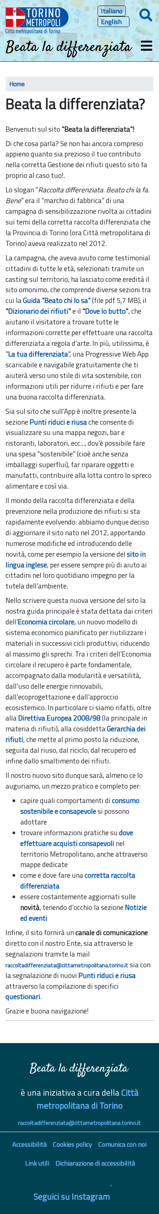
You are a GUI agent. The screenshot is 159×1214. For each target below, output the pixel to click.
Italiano (111, 11)
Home (17, 83)
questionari (23, 996)
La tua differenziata (38, 353)
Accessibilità (29, 1144)
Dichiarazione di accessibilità (95, 1163)
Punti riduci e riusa (58, 422)
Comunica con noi (122, 1144)
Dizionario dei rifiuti (38, 311)
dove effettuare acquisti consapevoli (76, 838)
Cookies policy (72, 1144)
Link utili (37, 1163)
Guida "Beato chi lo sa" (57, 300)
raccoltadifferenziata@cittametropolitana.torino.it (67, 965)
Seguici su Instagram (72, 1196)
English (111, 22)
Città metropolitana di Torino (88, 1099)
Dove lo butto (105, 311)
